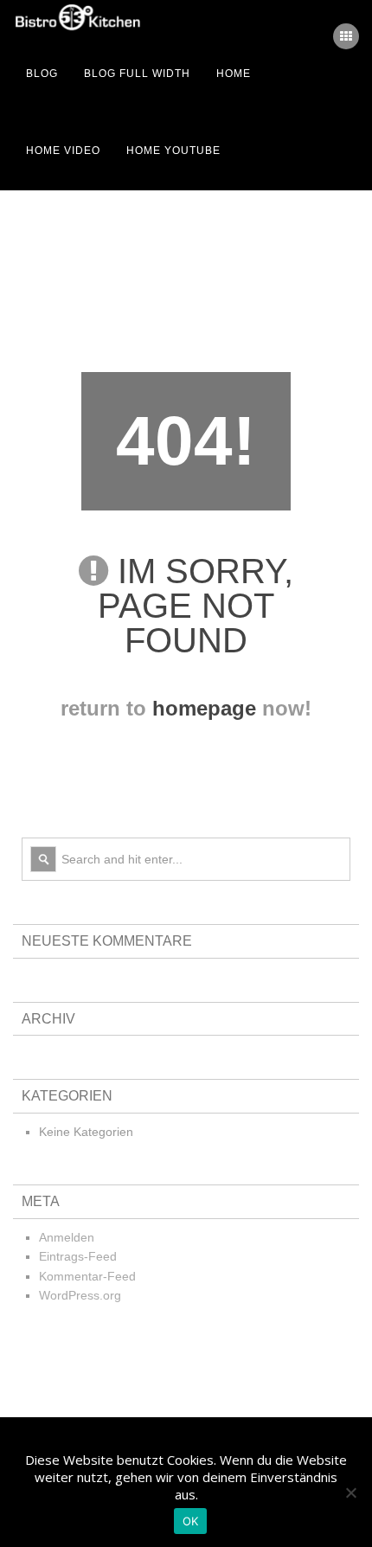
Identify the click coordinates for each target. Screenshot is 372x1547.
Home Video (63, 150)
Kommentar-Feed (87, 1276)
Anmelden (66, 1237)
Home (233, 73)
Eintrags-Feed (78, 1256)
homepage (204, 708)
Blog (42, 73)
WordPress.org (80, 1295)
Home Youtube (173, 150)
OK (191, 1521)
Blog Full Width (137, 73)
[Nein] (350, 1492)
